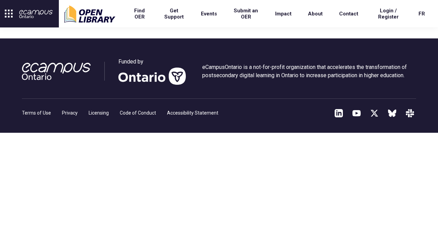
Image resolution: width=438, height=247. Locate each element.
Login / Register (388, 14)
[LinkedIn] (339, 113)
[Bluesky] (392, 113)
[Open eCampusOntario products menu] (8, 13)
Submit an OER (246, 14)
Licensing (99, 113)
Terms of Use (36, 113)
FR (421, 14)
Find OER (139, 14)
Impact (283, 14)
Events (209, 14)
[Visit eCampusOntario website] (35, 14)
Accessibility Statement (192, 113)
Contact (348, 14)
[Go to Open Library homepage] (89, 14)
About (315, 14)
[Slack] (410, 113)
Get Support (174, 14)
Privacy (70, 113)
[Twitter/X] (374, 113)
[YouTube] (356, 113)
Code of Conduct (138, 113)
